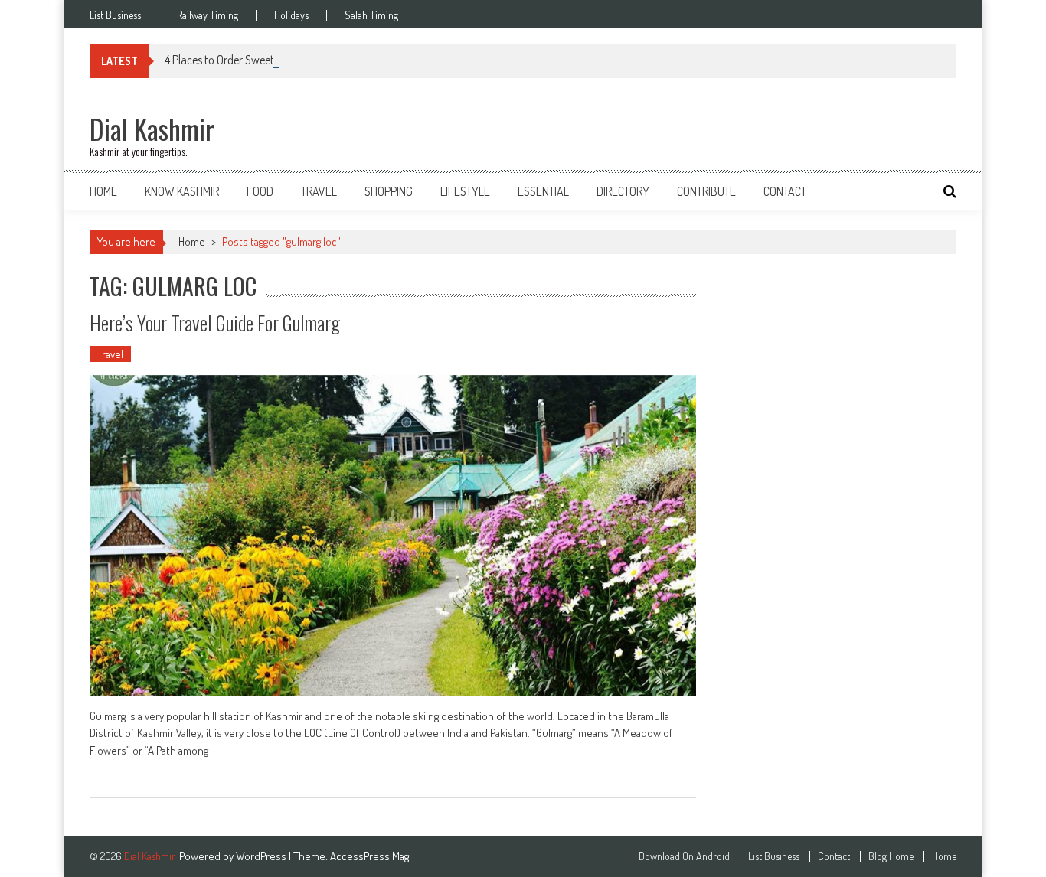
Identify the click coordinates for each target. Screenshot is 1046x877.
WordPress (262, 856)
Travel (319, 191)
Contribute (706, 191)
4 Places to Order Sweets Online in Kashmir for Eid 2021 (292, 59)
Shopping (388, 191)
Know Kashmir (182, 191)
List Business (115, 15)
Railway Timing (207, 15)
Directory (623, 191)
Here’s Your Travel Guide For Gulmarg (215, 322)
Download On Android (684, 856)
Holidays (291, 15)
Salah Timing (371, 15)
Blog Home (891, 856)
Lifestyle (465, 191)
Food (260, 191)
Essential (543, 191)
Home (103, 191)
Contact (784, 191)
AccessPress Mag (369, 856)
